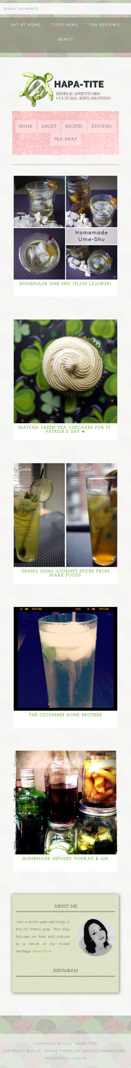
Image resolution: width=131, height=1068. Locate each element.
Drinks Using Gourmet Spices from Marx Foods (66, 573)
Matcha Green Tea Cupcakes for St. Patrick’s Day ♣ (65, 430)
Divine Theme (58, 1051)
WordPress (56, 1058)
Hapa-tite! (86, 1043)
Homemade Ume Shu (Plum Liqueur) (65, 284)
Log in (80, 1058)
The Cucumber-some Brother (65, 715)
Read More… (43, 951)
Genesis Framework (103, 1051)
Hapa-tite (65, 90)
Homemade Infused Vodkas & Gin (66, 859)
